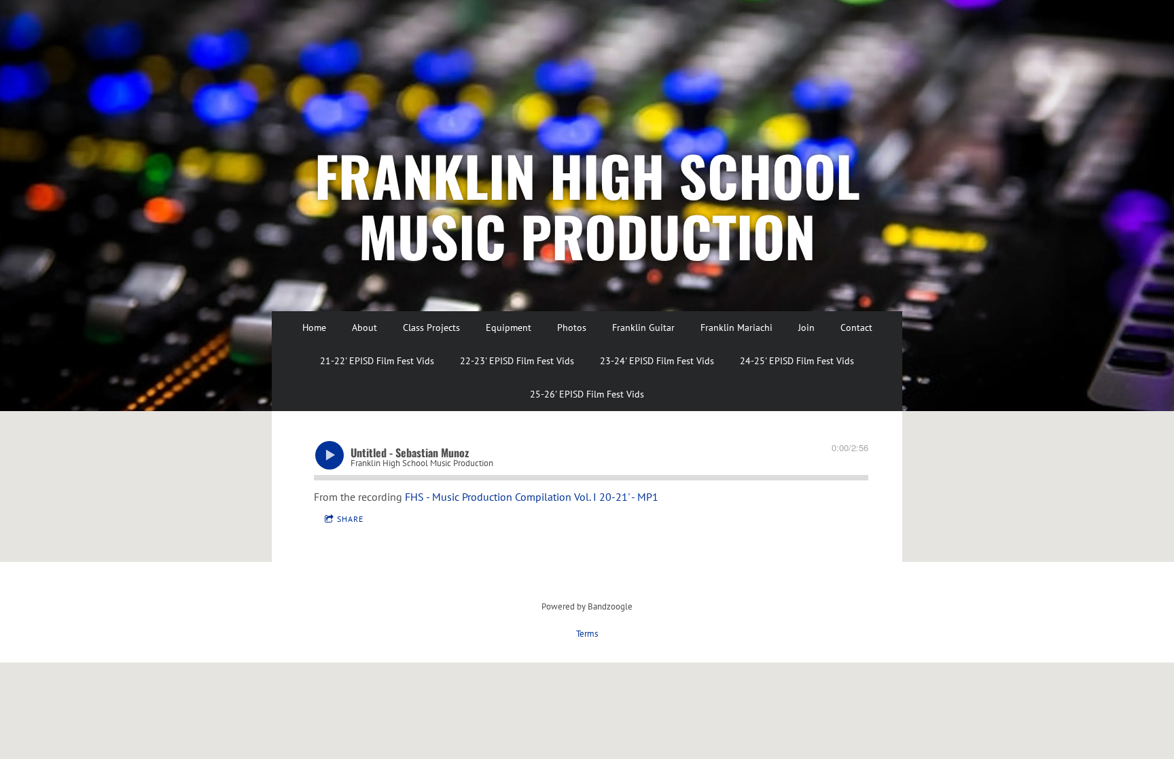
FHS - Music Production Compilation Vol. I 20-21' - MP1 (531, 497)
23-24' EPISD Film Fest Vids (657, 361)
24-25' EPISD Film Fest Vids (797, 361)
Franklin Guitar (643, 327)
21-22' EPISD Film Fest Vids (377, 361)
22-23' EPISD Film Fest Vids (517, 361)
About (364, 327)
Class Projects (431, 327)
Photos (571, 327)
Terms (587, 633)
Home (314, 327)
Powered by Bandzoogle (587, 606)
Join (806, 327)
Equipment (508, 327)
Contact (856, 327)
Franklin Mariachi (736, 327)
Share (350, 519)
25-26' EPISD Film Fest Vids (587, 394)
